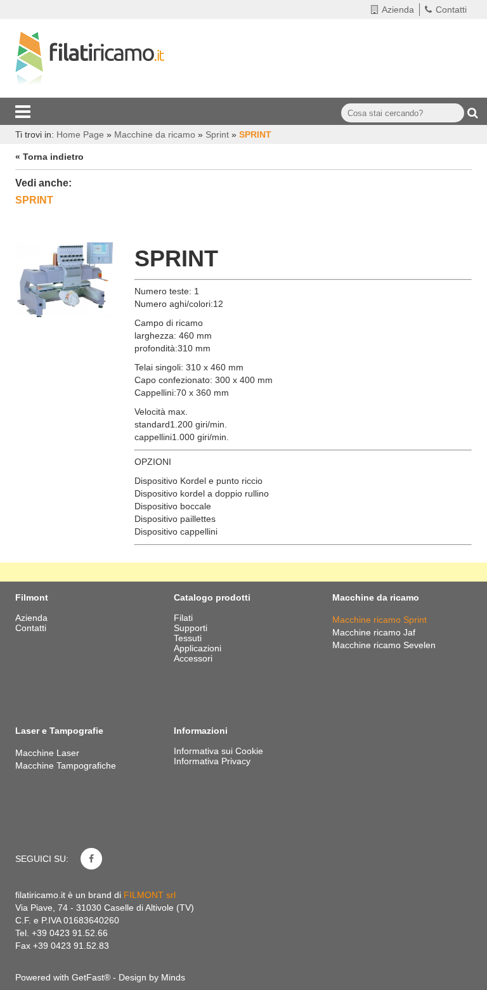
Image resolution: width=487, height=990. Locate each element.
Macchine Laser (47, 753)
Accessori (194, 658)
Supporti (192, 628)
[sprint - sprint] (65, 278)
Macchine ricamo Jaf (373, 632)
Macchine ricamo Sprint (379, 620)
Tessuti (189, 638)
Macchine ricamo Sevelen (384, 645)
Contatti (451, 9)
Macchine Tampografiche (65, 765)
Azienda (398, 9)
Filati (184, 618)
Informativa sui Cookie (218, 751)
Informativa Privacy (212, 761)
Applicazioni (199, 648)
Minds (173, 977)
